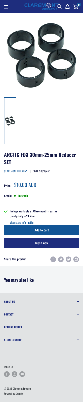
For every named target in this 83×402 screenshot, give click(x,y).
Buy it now (41, 243)
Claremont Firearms (16, 171)
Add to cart (41, 230)
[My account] (67, 6)
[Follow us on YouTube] (22, 374)
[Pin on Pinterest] (61, 259)
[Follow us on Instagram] (14, 374)
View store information (22, 222)
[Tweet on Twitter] (68, 259)
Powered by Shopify (13, 393)
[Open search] (59, 6)
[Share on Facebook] (53, 259)
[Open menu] (6, 6)
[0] (75, 6)
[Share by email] (76, 259)
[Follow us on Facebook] (7, 374)
